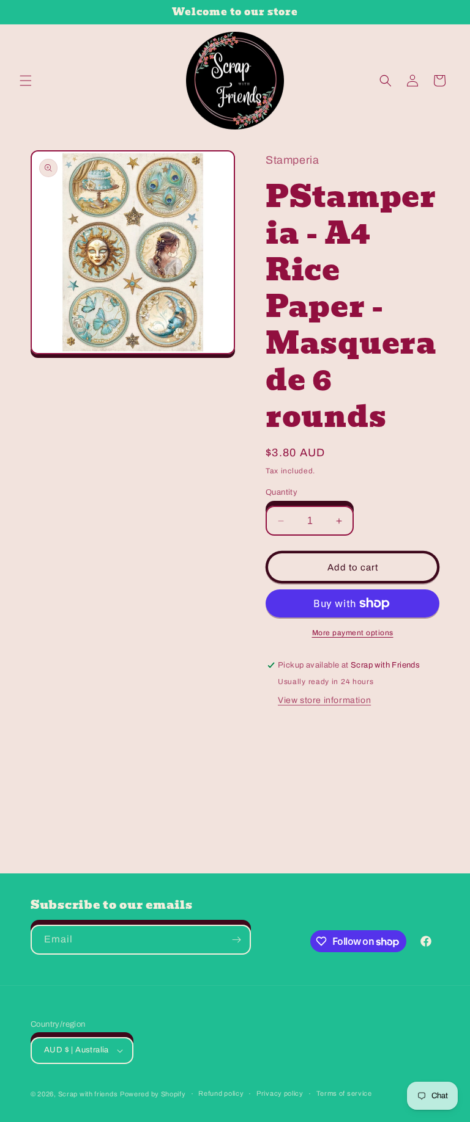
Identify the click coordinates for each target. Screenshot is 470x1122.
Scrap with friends (88, 1094)
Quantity (281, 492)
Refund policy (221, 1093)
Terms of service (344, 1093)
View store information (324, 700)
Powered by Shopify (153, 1094)
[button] (25, 80)
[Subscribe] (236, 940)
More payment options (353, 632)
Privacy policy (280, 1093)
